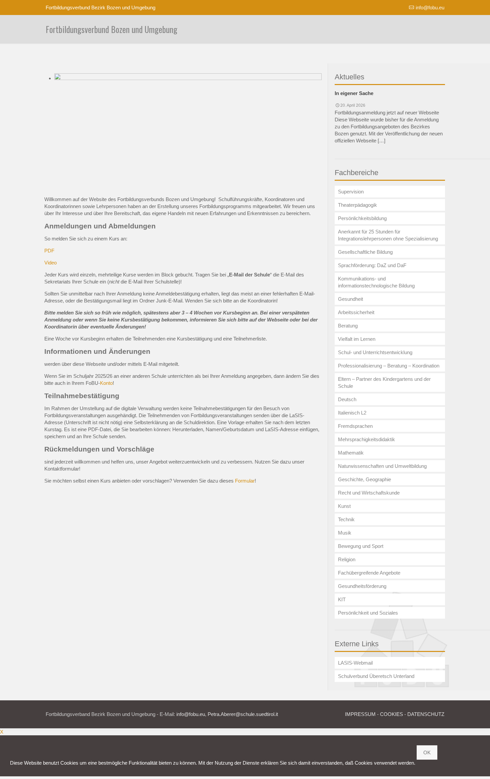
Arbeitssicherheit (356, 312)
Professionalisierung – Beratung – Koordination (388, 365)
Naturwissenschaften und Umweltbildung (382, 466)
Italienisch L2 (352, 413)
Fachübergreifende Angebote (369, 573)
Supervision (351, 191)
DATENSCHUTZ (425, 714)
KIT (342, 599)
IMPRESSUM (360, 714)
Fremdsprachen (355, 426)
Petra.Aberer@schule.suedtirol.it (243, 714)
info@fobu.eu (430, 7)
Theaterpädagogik (357, 205)
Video (50, 262)
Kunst (344, 506)
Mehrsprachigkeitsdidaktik (366, 439)
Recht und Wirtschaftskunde (369, 493)
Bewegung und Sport (360, 546)
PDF (49, 250)
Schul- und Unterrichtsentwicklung (375, 352)
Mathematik (351, 453)
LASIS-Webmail (355, 663)
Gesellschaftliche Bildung (365, 252)
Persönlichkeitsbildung (362, 218)
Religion (346, 559)
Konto (106, 383)
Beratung (348, 325)
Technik (346, 519)
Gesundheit (350, 299)
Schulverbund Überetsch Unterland (376, 676)
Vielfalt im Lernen (356, 339)
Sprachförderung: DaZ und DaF (372, 265)
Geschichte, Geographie (364, 479)
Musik (344, 533)
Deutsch (347, 399)
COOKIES (391, 714)
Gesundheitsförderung (362, 586)
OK (427, 752)
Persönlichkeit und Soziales (368, 613)
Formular (245, 481)
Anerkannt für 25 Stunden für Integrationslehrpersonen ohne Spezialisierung (388, 235)
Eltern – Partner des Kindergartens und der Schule (384, 382)
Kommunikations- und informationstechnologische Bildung (376, 282)
